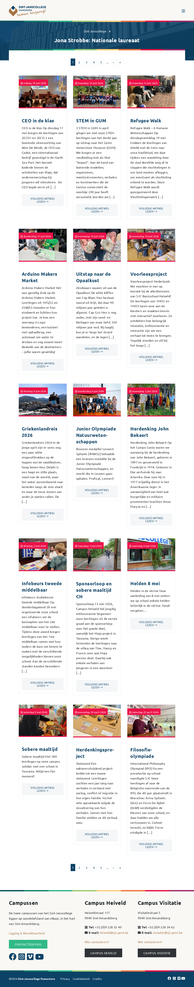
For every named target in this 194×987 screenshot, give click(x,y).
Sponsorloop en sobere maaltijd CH (94, 590)
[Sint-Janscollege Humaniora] (28, 11)
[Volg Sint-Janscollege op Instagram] (22, 958)
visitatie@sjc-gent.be (167, 932)
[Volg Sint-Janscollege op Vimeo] (30, 958)
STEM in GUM (91, 120)
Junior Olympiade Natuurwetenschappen (96, 435)
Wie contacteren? (97, 942)
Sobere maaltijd (40, 749)
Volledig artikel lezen (43, 200)
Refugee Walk (145, 120)
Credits (97, 978)
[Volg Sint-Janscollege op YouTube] (39, 958)
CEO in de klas (38, 120)
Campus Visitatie (157, 953)
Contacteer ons (28, 944)
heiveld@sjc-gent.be (114, 932)
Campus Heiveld (103, 953)
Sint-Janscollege (95, 31)
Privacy (65, 978)
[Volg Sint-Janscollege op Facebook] (13, 958)
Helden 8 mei (145, 583)
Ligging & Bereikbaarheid (27, 933)
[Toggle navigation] (183, 11)
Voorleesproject (148, 274)
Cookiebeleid (81, 978)
